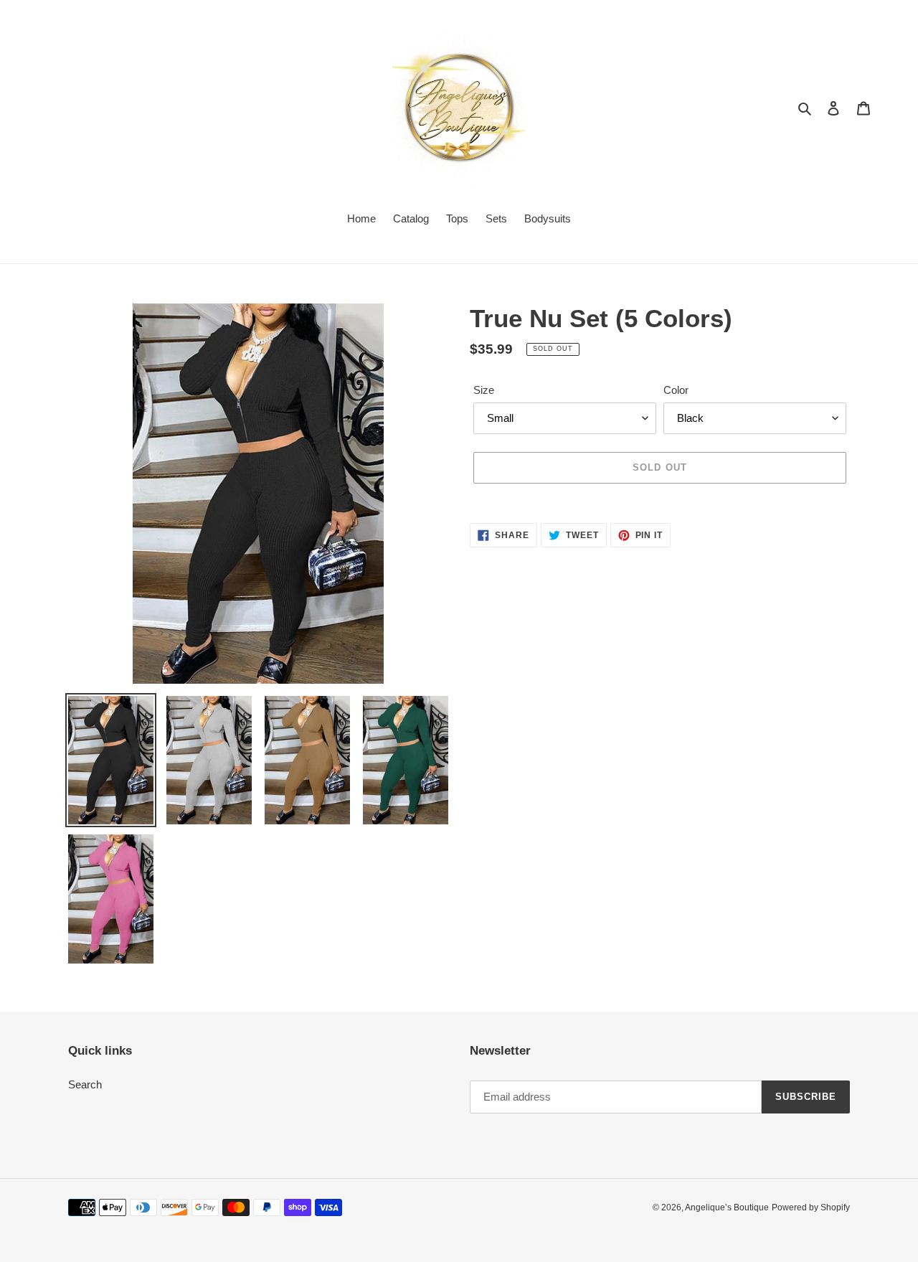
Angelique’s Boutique (727, 1207)
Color (675, 390)
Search (85, 1084)
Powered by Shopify (811, 1207)
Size (483, 390)
